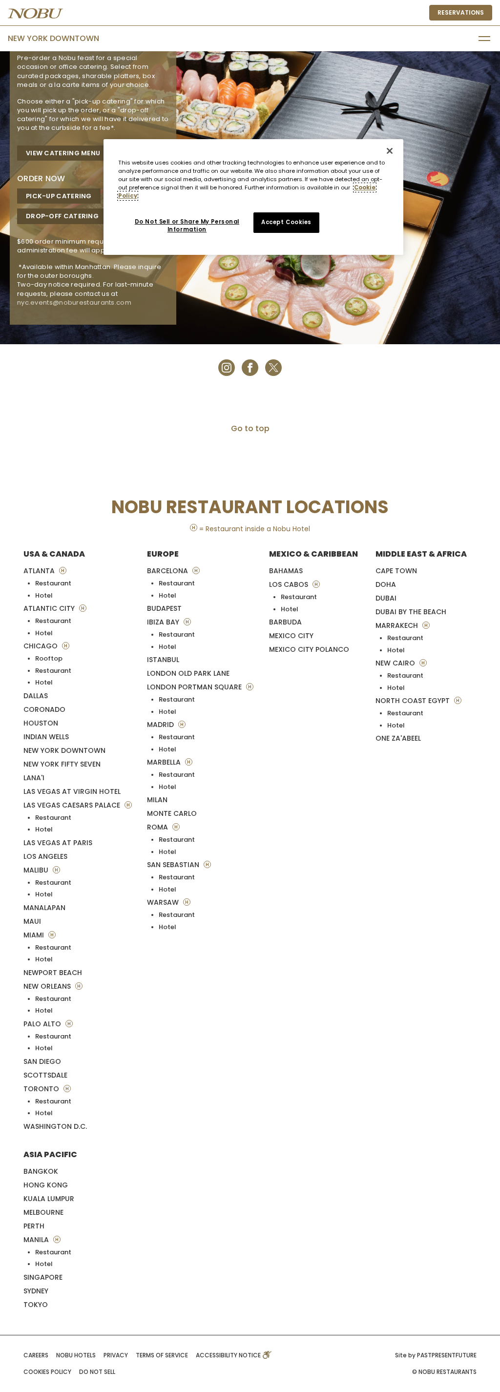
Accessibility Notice (229, 1355)
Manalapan (44, 908)
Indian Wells (46, 737)
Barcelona (168, 571)
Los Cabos (289, 584)
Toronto (42, 1089)
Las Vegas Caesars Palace (72, 805)
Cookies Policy (47, 1372)
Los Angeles (45, 856)
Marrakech (397, 625)
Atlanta (40, 571)
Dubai (385, 598)
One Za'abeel (398, 738)
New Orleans (48, 986)
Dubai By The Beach (410, 612)
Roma (158, 827)
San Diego (42, 1061)
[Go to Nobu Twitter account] (273, 367)
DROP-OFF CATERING (62, 216)
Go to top (250, 428)
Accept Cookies (286, 222)
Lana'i (33, 778)
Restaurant (53, 583)
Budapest (164, 608)
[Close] (389, 151)
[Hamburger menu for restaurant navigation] (484, 38)
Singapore (42, 1277)
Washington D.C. (55, 1126)
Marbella (165, 762)
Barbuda (285, 622)
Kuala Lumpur (48, 1199)
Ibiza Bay (164, 622)
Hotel (44, 595)
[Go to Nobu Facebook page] (250, 367)
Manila (37, 1240)
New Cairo (396, 663)
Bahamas (286, 571)
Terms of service (162, 1355)
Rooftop (48, 658)
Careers (35, 1355)
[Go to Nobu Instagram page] (226, 367)
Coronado (44, 709)
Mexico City (291, 636)
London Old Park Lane (188, 673)
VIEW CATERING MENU (63, 153)
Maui (32, 921)
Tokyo (35, 1304)
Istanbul (163, 660)
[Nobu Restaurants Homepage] (35, 13)
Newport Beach (52, 972)
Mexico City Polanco (309, 649)
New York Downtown (53, 38)
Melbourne (43, 1212)
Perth (33, 1226)
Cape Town (396, 571)
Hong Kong (45, 1185)
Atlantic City (50, 608)
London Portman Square (195, 687)
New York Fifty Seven (62, 764)
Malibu (36, 870)
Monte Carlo (172, 813)
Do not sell (97, 1372)
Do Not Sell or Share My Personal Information (187, 225)
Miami (34, 935)
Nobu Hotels (76, 1355)
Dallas (35, 696)
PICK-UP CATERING (59, 196)
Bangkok (40, 1171)
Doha (385, 584)
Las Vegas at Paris (57, 843)
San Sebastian (174, 865)
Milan (157, 800)
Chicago (41, 646)
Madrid (161, 724)
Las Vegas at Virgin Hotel (72, 791)
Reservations (461, 12)
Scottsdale (45, 1075)
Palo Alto (43, 1024)
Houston (40, 723)
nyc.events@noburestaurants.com (74, 302)
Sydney (35, 1291)
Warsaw (164, 902)
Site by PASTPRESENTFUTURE (436, 1355)
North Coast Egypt (413, 701)
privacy (116, 1355)
